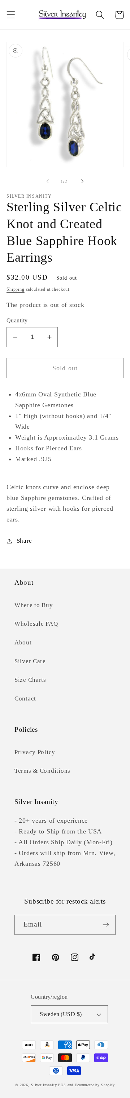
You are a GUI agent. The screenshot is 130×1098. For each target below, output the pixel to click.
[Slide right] (82, 181)
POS (62, 1085)
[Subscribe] (105, 925)
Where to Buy (33, 605)
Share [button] (24, 540)
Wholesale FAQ (36, 623)
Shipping (15, 289)
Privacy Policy (34, 752)
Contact (25, 698)
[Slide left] (48, 181)
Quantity (17, 320)
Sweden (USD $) (61, 1014)
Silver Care (30, 661)
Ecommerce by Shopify (95, 1085)
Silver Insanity (44, 1085)
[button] (11, 14)
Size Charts (30, 679)
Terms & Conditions (42, 770)
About (23, 642)
